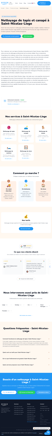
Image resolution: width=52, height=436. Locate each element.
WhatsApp (29, 36)
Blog (25, 3)
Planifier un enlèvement (43, 3)
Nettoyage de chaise (18, 410)
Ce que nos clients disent (27, 279)
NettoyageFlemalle (31, 416)
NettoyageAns (30, 414)
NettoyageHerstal (31, 412)
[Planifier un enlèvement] (48, 432)
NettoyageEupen (31, 418)
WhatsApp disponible (44, 408)
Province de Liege (14, 8)
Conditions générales (44, 419)
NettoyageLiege (30, 406)
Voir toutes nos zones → (26, 315)
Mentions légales (43, 421)
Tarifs (16, 3)
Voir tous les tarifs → (26, 228)
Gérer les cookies (43, 424)
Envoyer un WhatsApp (27, 392)
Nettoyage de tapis (18, 406)
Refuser (41, 433)
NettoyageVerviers (31, 410)
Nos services (10, 3)
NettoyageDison (30, 420)
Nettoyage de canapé (18, 408)
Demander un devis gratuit (12, 36)
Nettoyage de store (18, 414)
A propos (42, 416)
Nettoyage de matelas (19, 412)
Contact (29, 3)
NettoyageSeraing (31, 408)
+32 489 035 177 (9, 392)
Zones (20, 3)
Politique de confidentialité (45, 422)
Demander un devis (44, 392)
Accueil (2, 8)
